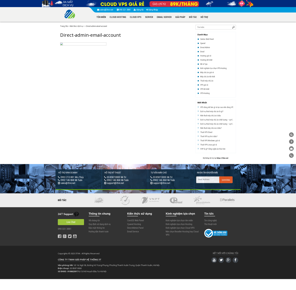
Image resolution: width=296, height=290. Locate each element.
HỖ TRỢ (204, 17)
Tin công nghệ (210, 220)
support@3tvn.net (115, 183)
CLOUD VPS (135, 17)
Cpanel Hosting (134, 224)
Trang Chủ (64, 26)
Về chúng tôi (94, 220)
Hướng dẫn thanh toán (99, 231)
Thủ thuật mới (210, 224)
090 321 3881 (125, 9)
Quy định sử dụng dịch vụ (100, 224)
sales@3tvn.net (106, 9)
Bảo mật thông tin (97, 227)
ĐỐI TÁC (193, 17)
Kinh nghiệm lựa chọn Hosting (179, 224)
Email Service (133, 231)
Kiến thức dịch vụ (76, 26)
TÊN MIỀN (101, 17)
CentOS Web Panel (135, 220)
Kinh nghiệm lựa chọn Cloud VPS (180, 227)
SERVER (149, 17)
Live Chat (70, 222)
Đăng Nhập (153, 9)
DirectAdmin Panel (135, 227)
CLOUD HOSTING (118, 17)
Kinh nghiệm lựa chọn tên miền (179, 220)
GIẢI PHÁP (180, 17)
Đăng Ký (140, 9)
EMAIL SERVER (164, 17)
